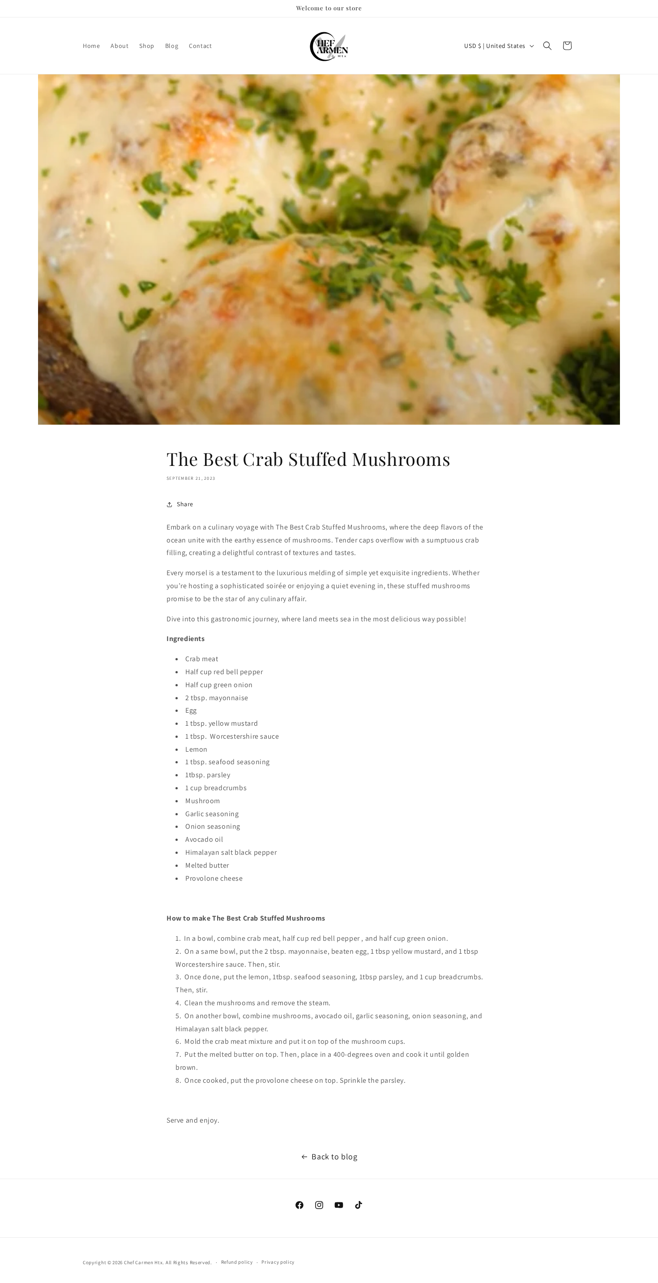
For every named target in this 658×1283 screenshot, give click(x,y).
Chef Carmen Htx (143, 1262)
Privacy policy (278, 1262)
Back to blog (334, 1156)
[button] (547, 46)
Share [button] (185, 504)
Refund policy (237, 1262)
